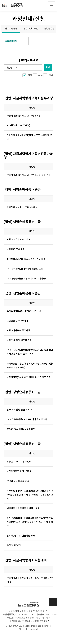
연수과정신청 (11, 28)
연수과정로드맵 (31, 28)
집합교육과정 (11, 41)
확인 (47, 621)
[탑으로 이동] (53, 602)
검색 (48, 67)
